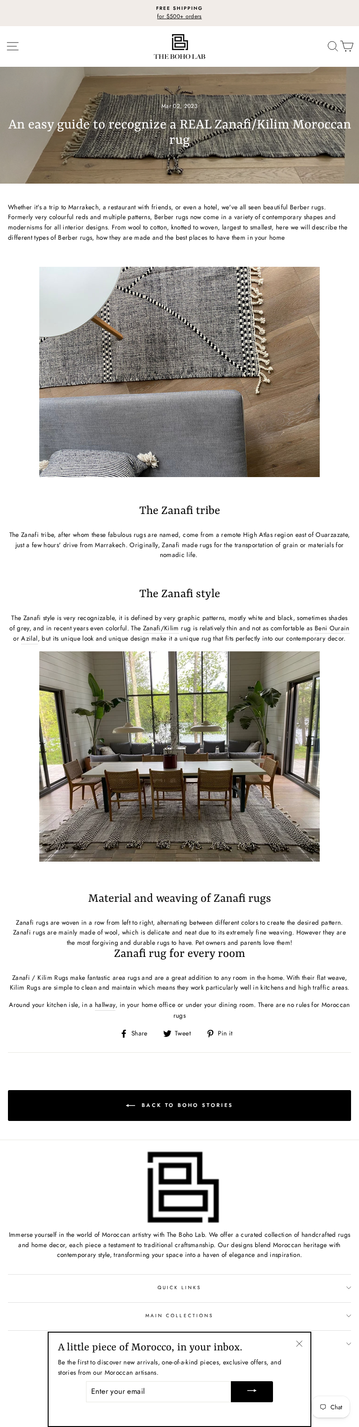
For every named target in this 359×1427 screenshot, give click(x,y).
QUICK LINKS (180, 1287)
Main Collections (179, 1315)
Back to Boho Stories (186, 1105)
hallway (105, 1004)
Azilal (29, 638)
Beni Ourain (332, 628)
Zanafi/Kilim (161, 628)
